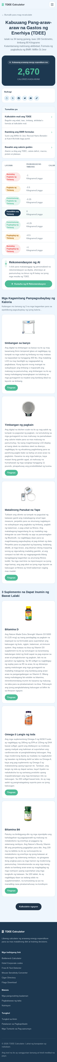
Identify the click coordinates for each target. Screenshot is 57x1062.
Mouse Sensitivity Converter (15, 973)
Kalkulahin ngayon (28, 906)
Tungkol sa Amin (9, 1019)
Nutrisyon (6, 1005)
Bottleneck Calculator (11, 958)
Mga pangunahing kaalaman (15, 996)
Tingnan (11, 387)
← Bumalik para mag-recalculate (17, 15)
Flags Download (9, 982)
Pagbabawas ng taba (11, 1000)
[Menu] (52, 4)
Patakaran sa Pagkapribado (14, 1024)
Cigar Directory (9, 977)
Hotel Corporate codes (12, 963)
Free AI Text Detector (11, 968)
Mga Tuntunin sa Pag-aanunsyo (16, 1029)
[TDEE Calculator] (13, 4)
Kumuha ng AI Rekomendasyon (30, 284)
